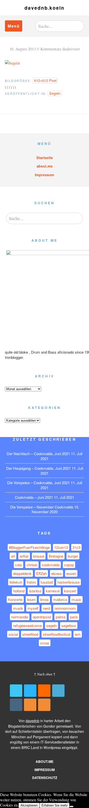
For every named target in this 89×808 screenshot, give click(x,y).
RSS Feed (30, 705)
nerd (46, 608)
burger (73, 556)
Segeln (54, 93)
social (13, 634)
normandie (19, 616)
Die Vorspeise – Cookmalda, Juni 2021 (38, 482)
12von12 (61, 547)
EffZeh (41, 573)
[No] (71, 806)
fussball (47, 582)
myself (32, 608)
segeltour (68, 625)
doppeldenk (22, 573)
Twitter (16, 690)
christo (31, 564)
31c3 (76, 547)
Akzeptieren (29, 805)
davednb (32, 720)
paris (74, 616)
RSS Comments (44, 705)
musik (18, 608)
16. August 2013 (22, 49)
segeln (51, 625)
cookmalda (51, 564)
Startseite (44, 157)
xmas (44, 642)
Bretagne (56, 556)
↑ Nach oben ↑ (44, 674)
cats (18, 564)
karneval (53, 590)
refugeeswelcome (27, 625)
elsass (56, 573)
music (76, 599)
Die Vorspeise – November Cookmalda (41, 506)
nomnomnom (65, 608)
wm (78, 634)
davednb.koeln (44, 7)
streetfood (30, 634)
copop (69, 564)
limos (44, 599)
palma (61, 616)
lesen (31, 599)
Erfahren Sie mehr (54, 805)
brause (38, 556)
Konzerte (15, 599)
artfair (24, 556)
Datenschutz (44, 777)
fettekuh (15, 582)
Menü (14, 26)
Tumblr (16, 705)
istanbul (35, 590)
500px (30, 690)
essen (71, 573)
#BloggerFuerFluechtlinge (29, 547)
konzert (70, 590)
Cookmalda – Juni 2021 (34, 497)
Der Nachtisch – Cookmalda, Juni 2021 (38, 453)
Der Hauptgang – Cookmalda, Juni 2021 (38, 468)
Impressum (44, 174)
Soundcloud (44, 690)
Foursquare (58, 690)
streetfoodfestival (56, 634)
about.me (45, 166)
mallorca (60, 599)
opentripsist (42, 616)
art (13, 556)
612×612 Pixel (45, 80)
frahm (31, 582)
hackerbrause (68, 582)
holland (18, 590)
